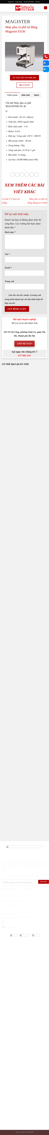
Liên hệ (37, 1)
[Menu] (3, 7)
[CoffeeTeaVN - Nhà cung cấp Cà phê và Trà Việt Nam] (24, 8)
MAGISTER (17, 21)
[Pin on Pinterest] (31, 174)
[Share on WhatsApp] (12, 174)
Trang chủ (11, 1)
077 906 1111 (24, 355)
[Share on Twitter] (22, 174)
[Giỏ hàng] (45, 7)
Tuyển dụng (18, 1)
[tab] (12, 95)
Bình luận (10, 232)
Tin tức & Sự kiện (29, 1)
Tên (7, 254)
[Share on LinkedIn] (36, 174)
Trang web (9, 281)
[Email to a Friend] (27, 174)
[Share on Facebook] (17, 174)
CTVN (32, 1132)
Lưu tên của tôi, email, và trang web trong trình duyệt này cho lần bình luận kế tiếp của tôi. (24, 299)
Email (8, 267)
